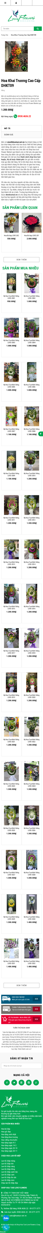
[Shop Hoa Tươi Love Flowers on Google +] (35, 1082)
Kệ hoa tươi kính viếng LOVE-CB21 (11, 741)
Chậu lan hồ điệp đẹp (9, 1183)
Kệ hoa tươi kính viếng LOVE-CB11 (11, 519)
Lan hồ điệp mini (7, 1180)
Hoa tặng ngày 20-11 (9, 1151)
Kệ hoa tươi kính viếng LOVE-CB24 (31, 785)
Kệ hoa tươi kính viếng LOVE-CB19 (11, 696)
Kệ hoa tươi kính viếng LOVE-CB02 (31, 297)
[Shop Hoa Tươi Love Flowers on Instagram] (28, 1082)
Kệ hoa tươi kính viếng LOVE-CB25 (11, 829)
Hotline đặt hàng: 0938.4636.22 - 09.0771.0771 (22, 1208)
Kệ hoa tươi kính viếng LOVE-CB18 (31, 652)
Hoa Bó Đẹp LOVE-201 (31, 235)
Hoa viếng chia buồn (9, 1140)
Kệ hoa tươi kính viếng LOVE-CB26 (31, 829)
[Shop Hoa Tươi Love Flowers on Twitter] (13, 1082)
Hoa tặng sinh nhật (8, 1134)
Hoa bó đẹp (5, 1129)
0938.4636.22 (24, 116)
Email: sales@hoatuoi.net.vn (15, 1215)
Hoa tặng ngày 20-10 (9, 1148)
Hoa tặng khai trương (9, 1137)
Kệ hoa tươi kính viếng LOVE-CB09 (11, 474)
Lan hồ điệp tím (7, 1163)
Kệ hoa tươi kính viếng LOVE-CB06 (31, 386)
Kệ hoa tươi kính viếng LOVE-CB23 (11, 785)
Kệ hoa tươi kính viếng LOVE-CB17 (11, 652)
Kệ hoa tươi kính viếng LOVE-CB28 (31, 874)
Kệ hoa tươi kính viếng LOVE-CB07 (11, 430)
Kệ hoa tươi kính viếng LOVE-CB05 (11, 386)
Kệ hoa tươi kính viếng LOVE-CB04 (31, 341)
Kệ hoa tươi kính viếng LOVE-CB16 (31, 608)
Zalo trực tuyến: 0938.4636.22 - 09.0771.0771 (22, 1212)
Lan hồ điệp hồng (8, 1169)
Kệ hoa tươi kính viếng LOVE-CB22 (31, 741)
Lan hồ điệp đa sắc (8, 1177)
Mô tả (7, 128)
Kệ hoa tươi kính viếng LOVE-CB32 (31, 962)
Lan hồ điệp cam (7, 1174)
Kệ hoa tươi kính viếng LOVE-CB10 (31, 474)
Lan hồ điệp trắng (8, 1161)
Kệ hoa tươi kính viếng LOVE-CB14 (31, 563)
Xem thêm (21, 259)
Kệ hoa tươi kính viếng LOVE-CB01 (11, 297)
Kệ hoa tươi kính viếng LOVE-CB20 (31, 696)
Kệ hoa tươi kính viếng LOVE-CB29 (11, 918)
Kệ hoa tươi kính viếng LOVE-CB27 (11, 874)
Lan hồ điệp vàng (8, 1166)
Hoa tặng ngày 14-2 (8, 1145)
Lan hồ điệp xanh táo (9, 1172)
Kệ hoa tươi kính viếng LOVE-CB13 (11, 563)
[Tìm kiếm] (38, 28)
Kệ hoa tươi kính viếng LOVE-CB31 (11, 962)
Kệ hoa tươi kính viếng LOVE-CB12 (31, 519)
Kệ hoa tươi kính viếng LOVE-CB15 (11, 608)
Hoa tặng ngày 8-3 (8, 1142)
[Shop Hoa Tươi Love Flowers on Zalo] (20, 1082)
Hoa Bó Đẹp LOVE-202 (11, 235)
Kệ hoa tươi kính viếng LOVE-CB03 (11, 341)
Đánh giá (8, 134)
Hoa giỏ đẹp (6, 1131)
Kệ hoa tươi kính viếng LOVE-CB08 (31, 430)
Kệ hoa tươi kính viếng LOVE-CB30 (31, 918)
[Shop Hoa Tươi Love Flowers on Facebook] (7, 1082)
